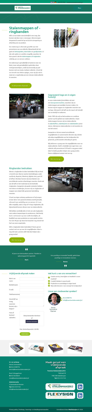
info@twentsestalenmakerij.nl (72, 300)
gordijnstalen (38, 51)
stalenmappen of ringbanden (31, 56)
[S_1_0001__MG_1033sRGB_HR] (17, 353)
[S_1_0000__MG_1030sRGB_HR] (36, 353)
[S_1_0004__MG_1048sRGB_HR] (55, 353)
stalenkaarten (63, 123)
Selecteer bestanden (31, 321)
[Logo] (22, 8)
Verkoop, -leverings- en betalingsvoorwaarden (33, 409)
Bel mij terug (55, 159)
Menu (79, 8)
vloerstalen (27, 51)
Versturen (24, 334)
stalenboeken (74, 123)
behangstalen (19, 51)
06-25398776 (67, 298)
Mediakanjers (73, 409)
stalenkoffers (54, 123)
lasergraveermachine (57, 102)
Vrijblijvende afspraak (20, 85)
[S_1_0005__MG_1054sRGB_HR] (75, 353)
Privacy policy (13, 409)
